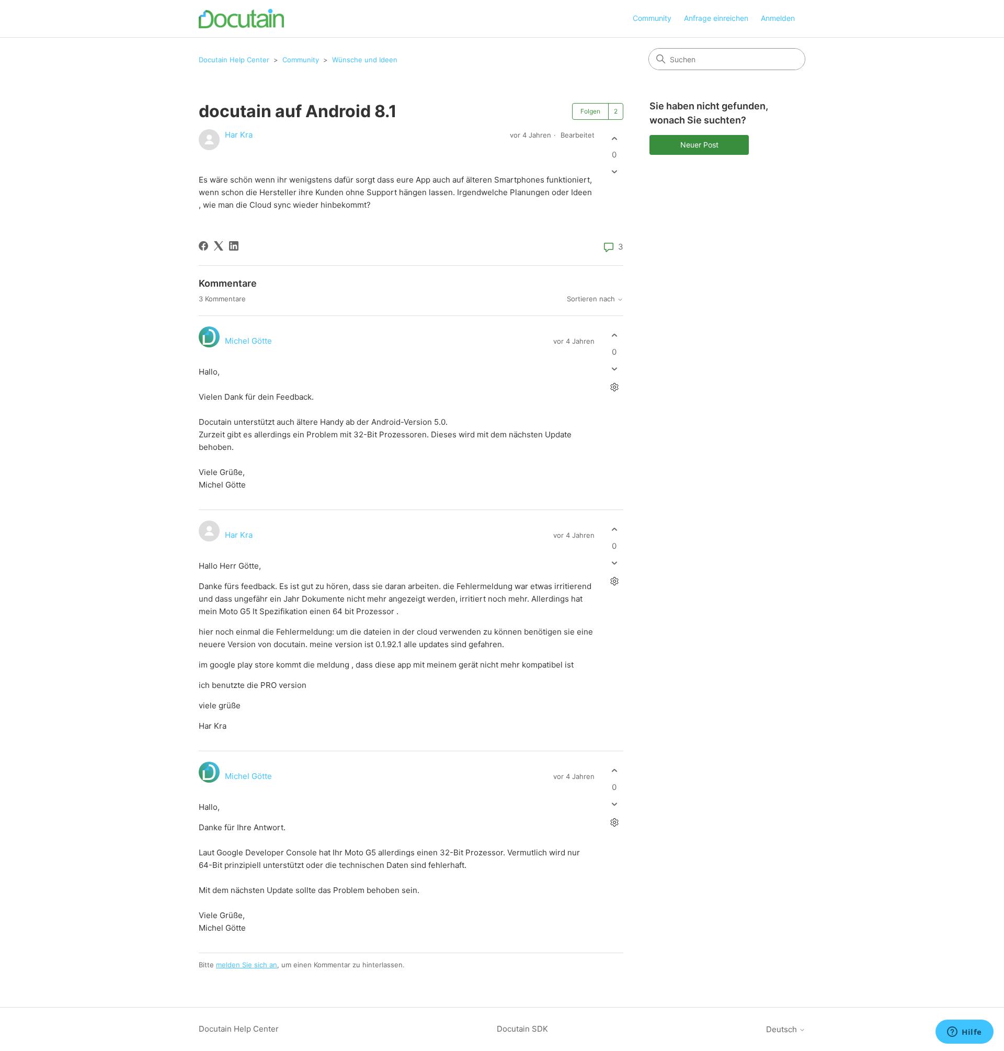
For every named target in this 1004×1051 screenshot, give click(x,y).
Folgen (590, 111)
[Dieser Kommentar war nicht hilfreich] (614, 368)
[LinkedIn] (233, 246)
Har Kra (239, 135)
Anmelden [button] (778, 18)
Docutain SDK (522, 1029)
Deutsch (782, 1029)
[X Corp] (218, 246)
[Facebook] (203, 246)
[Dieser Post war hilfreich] (614, 138)
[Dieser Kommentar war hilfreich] (614, 335)
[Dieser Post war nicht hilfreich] (614, 172)
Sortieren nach (592, 299)
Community (652, 18)
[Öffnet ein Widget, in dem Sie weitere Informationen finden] (964, 1033)
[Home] (241, 18)
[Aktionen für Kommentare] (614, 387)
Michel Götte (248, 341)
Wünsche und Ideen (364, 59)
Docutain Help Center (234, 59)
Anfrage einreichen (716, 18)
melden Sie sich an (246, 964)
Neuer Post (699, 144)
